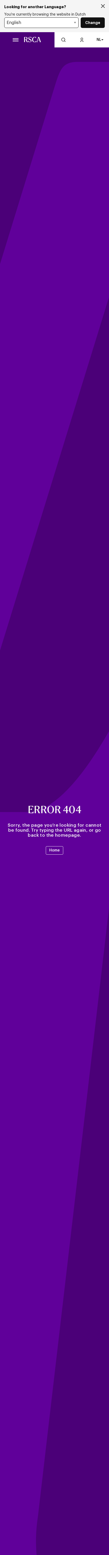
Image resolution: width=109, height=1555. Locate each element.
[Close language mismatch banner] (103, 6)
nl (99, 40)
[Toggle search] (63, 39)
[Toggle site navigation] (16, 39)
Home (54, 850)
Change (92, 23)
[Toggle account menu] (82, 39)
